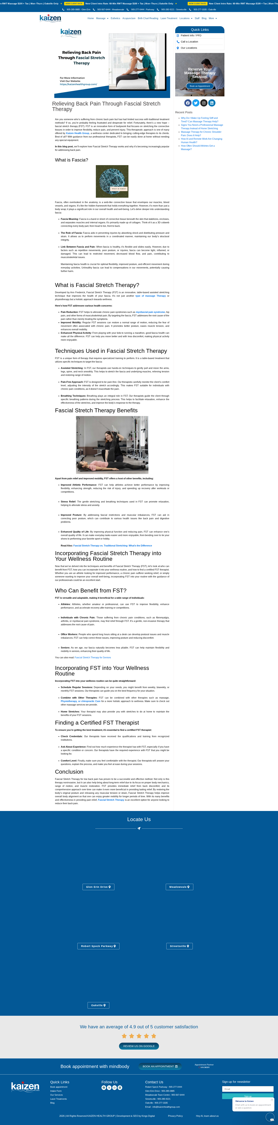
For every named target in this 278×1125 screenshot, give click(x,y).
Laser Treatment (169, 18)
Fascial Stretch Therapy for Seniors (93, 657)
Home (91, 18)
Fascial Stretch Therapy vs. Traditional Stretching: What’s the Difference (112, 545)
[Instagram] (203, 103)
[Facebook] (188, 103)
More (211, 18)
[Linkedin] (211, 103)
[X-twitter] (109, 1087)
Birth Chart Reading (148, 18)
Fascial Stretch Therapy (111, 800)
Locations (185, 18)
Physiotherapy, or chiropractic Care (80, 701)
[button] (199, 29)
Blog (204, 18)
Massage (101, 18)
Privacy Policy (175, 1116)
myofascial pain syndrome (150, 312)
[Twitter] (196, 103)
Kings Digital (148, 1116)
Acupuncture (129, 18)
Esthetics (115, 18)
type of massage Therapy (151, 296)
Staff (197, 18)
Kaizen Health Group (77, 133)
